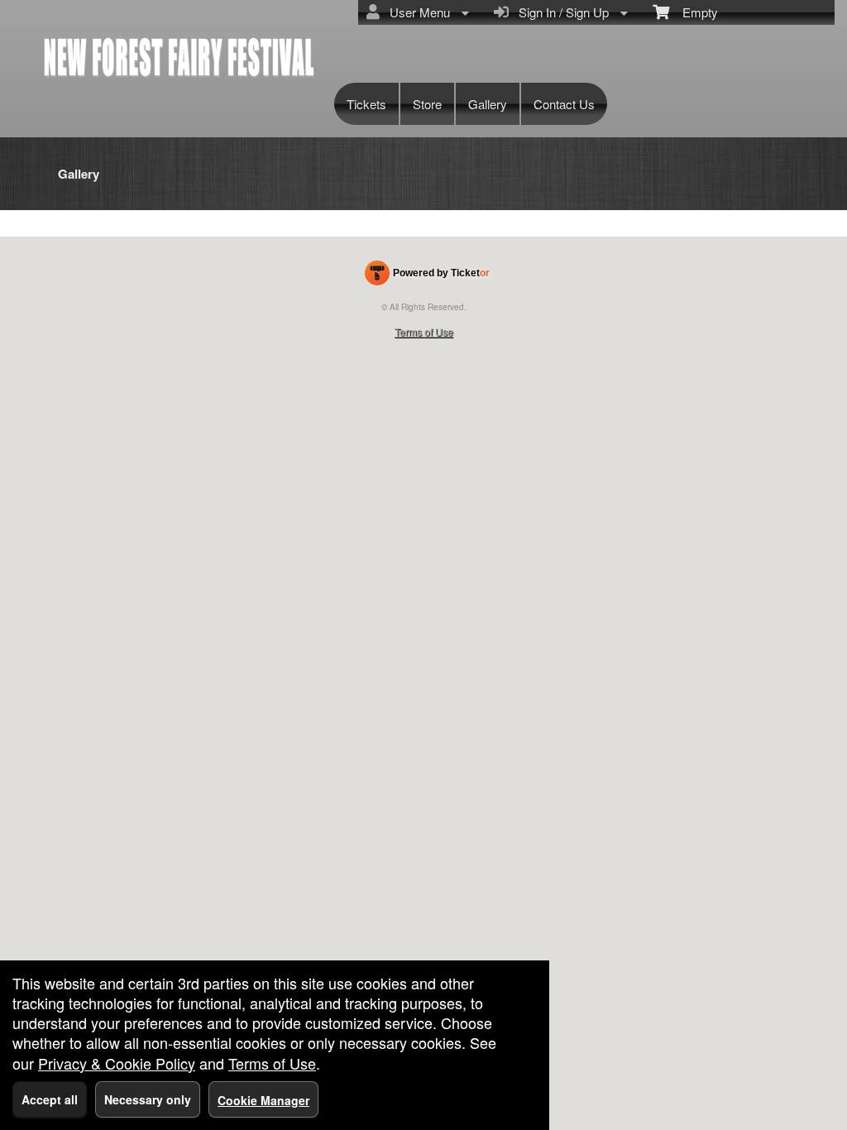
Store (427, 104)
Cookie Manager (263, 1100)
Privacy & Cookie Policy (116, 1063)
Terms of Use (424, 331)
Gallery (487, 104)
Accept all (50, 1099)
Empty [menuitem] (693, 12)
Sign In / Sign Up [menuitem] (560, 12)
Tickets (366, 104)
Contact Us (564, 104)
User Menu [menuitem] (416, 12)
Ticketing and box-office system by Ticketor (427, 276)
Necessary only (147, 1099)
